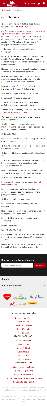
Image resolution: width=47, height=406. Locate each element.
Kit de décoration (23, 329)
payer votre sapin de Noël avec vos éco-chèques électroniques (23, 34)
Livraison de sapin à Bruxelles (14, 387)
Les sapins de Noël (23, 336)
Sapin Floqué (23, 352)
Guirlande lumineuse (23, 325)
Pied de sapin (23, 333)
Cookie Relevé (24, 399)
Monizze (22, 26)
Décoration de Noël (23, 318)
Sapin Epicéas (23, 344)
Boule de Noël (23, 322)
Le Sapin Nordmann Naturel (23, 367)
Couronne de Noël (23, 359)
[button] (25, 3)
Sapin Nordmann (23, 340)
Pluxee (30, 26)
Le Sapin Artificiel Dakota (23, 374)
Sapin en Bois (23, 355)
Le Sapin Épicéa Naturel (23, 382)
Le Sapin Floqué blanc (23, 371)
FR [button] (32, 3)
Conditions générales (27, 396)
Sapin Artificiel (23, 348)
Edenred (14, 26)
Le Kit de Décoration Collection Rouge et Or (23, 378)
